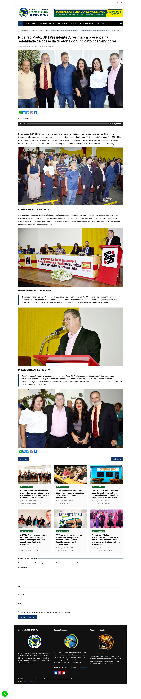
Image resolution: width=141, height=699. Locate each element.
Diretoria (73, 23)
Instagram (118, 2)
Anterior (24, 459)
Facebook (114, 2)
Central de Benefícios (86, 23)
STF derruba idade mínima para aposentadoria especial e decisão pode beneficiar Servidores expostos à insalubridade (70, 540)
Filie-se (34, 23)
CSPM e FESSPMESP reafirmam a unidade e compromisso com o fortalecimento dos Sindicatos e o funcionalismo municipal (34, 494)
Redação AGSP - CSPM (29, 501)
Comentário (23, 567)
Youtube (121, 2)
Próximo (116, 459)
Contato (26, 23)
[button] (5, 694)
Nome (20, 586)
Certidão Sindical (62, 23)
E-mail (21, 595)
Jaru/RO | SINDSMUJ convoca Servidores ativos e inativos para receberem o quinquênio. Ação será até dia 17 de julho (105, 494)
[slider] (119, 123)
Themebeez (32, 681)
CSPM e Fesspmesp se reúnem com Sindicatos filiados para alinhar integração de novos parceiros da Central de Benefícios (33, 540)
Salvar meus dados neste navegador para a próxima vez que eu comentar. (45, 612)
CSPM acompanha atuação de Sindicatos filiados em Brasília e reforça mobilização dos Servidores (70, 494)
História (51, 23)
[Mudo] (115, 124)
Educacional (100, 23)
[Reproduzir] (21, 124)
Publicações (43, 23)
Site (19, 603)
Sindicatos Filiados (48, 46)
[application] (70, 124)
